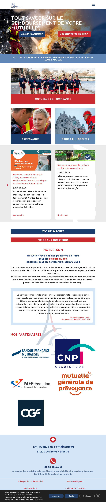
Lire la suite (18, 215)
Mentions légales (75, 481)
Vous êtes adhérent (32, 34)
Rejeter (71, 496)
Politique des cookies (75, 488)
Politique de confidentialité (30, 481)
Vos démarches (53, 231)
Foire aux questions (53, 239)
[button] (98, 185)
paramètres (38, 499)
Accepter (56, 496)
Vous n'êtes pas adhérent (74, 34)
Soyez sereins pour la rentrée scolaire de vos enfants (73, 166)
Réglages (87, 496)
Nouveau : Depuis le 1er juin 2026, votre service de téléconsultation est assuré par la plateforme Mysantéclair (30, 179)
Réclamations (30, 488)
